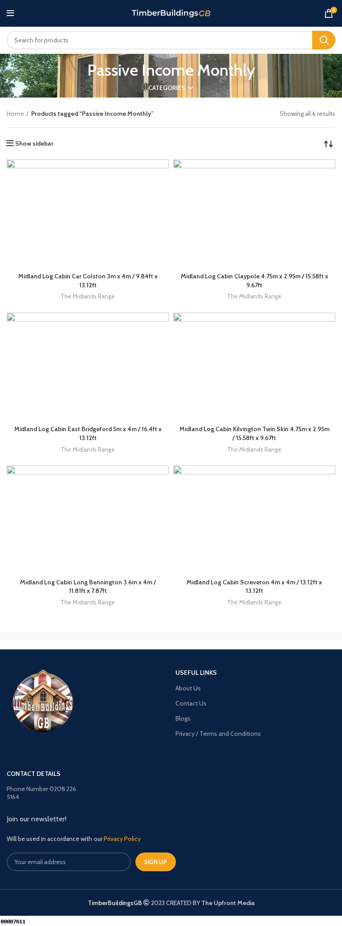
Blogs (183, 718)
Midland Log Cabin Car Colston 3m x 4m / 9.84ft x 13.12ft (88, 280)
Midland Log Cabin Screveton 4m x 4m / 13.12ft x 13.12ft (254, 586)
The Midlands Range (88, 296)
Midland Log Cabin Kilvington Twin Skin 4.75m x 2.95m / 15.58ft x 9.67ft (254, 433)
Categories (166, 88)
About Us (188, 688)
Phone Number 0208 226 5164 (41, 793)
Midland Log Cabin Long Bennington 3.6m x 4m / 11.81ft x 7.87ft (88, 586)
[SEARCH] (323, 40)
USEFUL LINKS (196, 673)
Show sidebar (34, 143)
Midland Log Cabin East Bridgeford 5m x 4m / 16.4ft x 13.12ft (88, 433)
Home (15, 114)
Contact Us (191, 703)
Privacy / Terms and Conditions (218, 734)
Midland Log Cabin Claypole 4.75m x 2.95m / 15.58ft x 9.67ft (254, 280)
